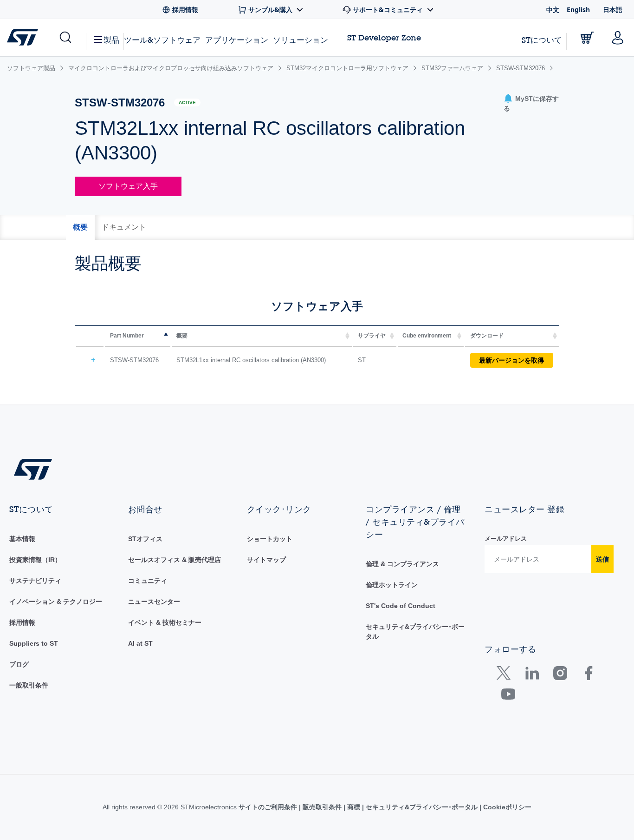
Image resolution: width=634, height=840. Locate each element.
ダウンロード (487, 335)
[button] (64, 37)
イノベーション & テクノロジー (55, 601)
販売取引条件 (322, 807)
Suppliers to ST (33, 643)
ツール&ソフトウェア (162, 40)
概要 (182, 335)
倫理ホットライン (392, 585)
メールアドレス (506, 538)
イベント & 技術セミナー (164, 622)
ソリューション (300, 40)
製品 (111, 40)
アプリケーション (236, 40)
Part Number (127, 335)
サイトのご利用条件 (269, 807)
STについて (542, 40)
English (578, 9)
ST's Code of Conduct (400, 605)
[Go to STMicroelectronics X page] (505, 675)
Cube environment (426, 335)
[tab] (80, 227)
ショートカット (269, 538)
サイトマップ (266, 559)
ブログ (19, 664)
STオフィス (145, 538)
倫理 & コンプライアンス (402, 564)
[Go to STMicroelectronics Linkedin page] (531, 675)
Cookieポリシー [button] (506, 807)
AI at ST (140, 643)
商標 (353, 807)
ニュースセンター (154, 601)
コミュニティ (147, 580)
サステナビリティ (35, 580)
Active (187, 102)
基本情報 (22, 538)
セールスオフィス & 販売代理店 (174, 559)
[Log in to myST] (618, 37)
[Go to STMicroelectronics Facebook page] (588, 675)
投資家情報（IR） (35, 559)
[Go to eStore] (587, 37)
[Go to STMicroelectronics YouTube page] (508, 696)
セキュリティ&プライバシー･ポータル (421, 807)
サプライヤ (372, 335)
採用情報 (22, 622)
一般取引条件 (28, 685)
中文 (552, 9)
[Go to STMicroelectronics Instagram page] (560, 675)
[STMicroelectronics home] (24, 37)
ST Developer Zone (384, 37)
